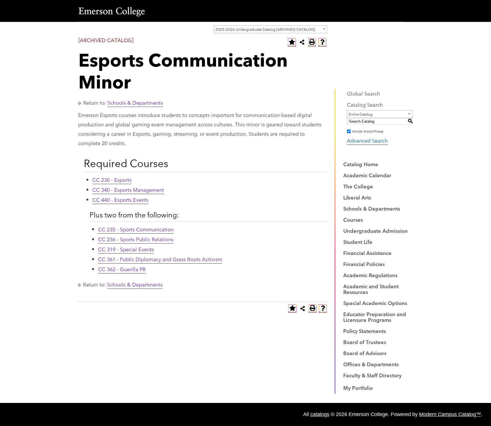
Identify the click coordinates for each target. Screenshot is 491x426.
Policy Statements (364, 330)
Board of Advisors (364, 353)
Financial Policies (364, 263)
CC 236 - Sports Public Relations (135, 239)
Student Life (358, 241)
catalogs (319, 414)
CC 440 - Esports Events (120, 199)
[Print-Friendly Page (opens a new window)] (312, 42)
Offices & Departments (371, 364)
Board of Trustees (364, 341)
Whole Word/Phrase (367, 131)
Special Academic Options (375, 302)
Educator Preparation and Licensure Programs (374, 316)
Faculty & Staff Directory (372, 375)
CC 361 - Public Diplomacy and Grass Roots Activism (160, 259)
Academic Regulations (370, 275)
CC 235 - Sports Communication (136, 229)
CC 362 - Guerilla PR (122, 269)
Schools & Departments (135, 102)
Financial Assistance (367, 252)
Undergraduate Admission (375, 230)
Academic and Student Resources (371, 288)
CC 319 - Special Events (126, 249)
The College (358, 186)
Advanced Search (367, 140)
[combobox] (270, 29)
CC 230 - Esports (112, 179)
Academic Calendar (367, 175)
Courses (353, 219)
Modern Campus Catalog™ (450, 414)
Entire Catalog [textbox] (361, 113)
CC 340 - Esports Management (128, 189)
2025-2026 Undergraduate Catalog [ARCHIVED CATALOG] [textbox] (265, 29)
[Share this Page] (302, 42)
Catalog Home (360, 164)
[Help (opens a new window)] (322, 42)
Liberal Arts (357, 197)
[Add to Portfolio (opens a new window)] (292, 42)
